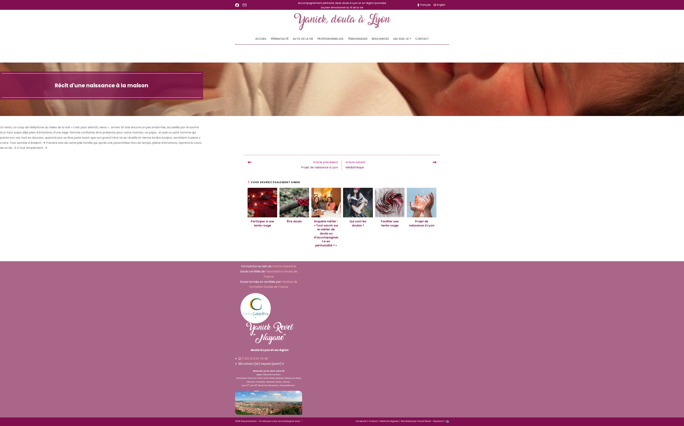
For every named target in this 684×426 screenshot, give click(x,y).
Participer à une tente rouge (262, 223)
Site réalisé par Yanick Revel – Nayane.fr (422, 421)
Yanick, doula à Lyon (342, 22)
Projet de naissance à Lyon (421, 223)
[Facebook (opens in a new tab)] (238, 5)
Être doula (294, 221)
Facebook (361, 421)
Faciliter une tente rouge (390, 223)
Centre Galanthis (284, 266)
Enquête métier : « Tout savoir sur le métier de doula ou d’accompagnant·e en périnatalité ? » (326, 233)
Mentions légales (389, 421)
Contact (373, 421)
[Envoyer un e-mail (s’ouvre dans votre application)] (244, 5)
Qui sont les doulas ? (357, 223)
